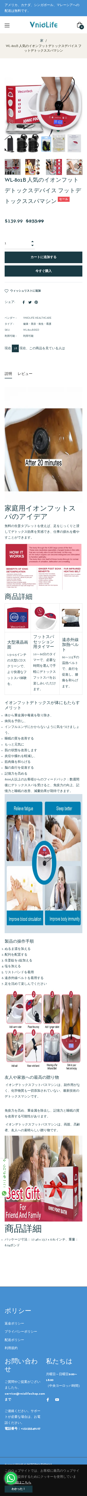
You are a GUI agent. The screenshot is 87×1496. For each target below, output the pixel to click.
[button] (79, 167)
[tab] (8, 374)
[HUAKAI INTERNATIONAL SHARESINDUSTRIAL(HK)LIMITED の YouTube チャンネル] (57, 1399)
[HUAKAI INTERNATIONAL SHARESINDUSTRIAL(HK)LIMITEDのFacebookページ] (48, 1399)
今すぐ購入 (43, 271)
